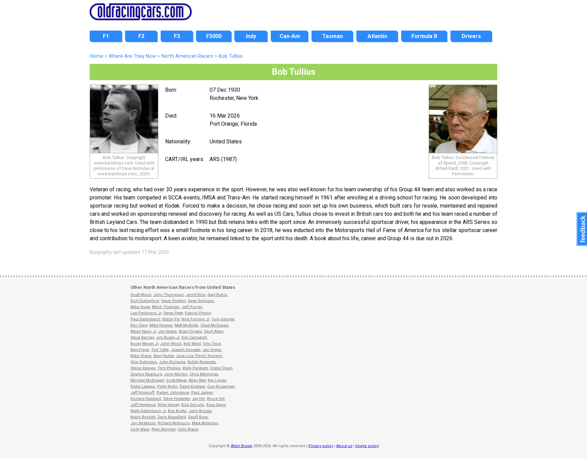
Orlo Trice (212, 343)
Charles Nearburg (146, 374)
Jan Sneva (211, 350)
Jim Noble (167, 331)
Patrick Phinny (198, 313)
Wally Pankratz (195, 368)
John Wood (170, 343)
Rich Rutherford (144, 301)
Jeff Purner (191, 307)
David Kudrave (192, 386)
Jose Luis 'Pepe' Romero (199, 356)
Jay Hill (198, 399)
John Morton (176, 374)
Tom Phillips (169, 368)
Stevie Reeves (143, 368)
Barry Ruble (164, 356)
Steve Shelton (173, 301)
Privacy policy (320, 446)
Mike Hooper (161, 325)
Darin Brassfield (172, 417)
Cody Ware (139, 429)
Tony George (222, 319)
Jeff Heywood (143, 405)
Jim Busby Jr (167, 337)
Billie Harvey (168, 405)
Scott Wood (140, 295)
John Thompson (168, 295)
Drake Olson (221, 368)
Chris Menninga (204, 374)
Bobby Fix (170, 319)
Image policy (367, 446)
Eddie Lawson (142, 386)
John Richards (172, 362)
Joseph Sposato (185, 350)
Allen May (197, 380)
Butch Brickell (143, 417)
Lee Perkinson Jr (145, 313)
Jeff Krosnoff (142, 392)
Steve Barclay (142, 337)
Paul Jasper (202, 392)
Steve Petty (173, 313)
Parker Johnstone (173, 392)
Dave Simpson (201, 301)
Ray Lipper (217, 380)
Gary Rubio (217, 295)
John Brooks (200, 411)
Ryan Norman (164, 429)
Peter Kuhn (167, 386)
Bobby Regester (202, 362)
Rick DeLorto (192, 405)
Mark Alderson (205, 423)
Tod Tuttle (160, 350)
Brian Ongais (190, 331)
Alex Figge (139, 350)
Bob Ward (192, 343)
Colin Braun (188, 429)
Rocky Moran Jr (144, 343)
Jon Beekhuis (143, 423)
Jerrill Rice (196, 295)
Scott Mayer (176, 380)
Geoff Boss (198, 417)
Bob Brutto (177, 411)
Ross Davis (216, 405)
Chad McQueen (214, 325)
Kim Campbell (194, 337)
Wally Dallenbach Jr (148, 411)
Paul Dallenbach (145, 319)
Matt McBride (186, 325)
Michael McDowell (147, 380)
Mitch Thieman (165, 307)
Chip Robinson (143, 362)
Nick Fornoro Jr (195, 319)
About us (344, 446)
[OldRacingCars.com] (141, 16)
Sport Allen (214, 331)
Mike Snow (140, 307)
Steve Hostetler (176, 399)
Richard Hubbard (145, 399)
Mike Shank (141, 356)
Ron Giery (138, 325)
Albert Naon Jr (143, 331)
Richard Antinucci (174, 423)
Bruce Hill (216, 399)
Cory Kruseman (221, 386)
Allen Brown (241, 446)
